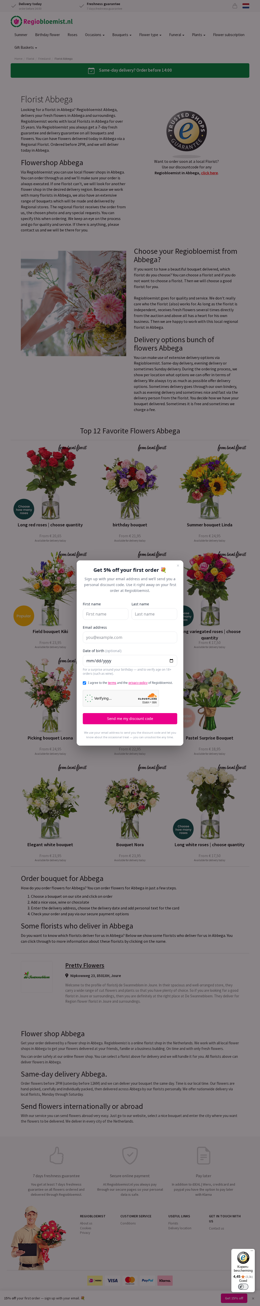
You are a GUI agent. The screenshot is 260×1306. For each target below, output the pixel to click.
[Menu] (252, 1252)
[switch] (243, 1287)
